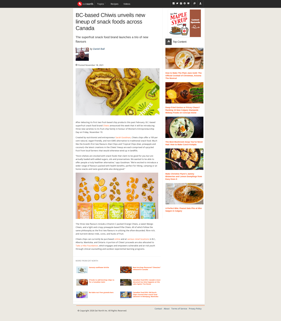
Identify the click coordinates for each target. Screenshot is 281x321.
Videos (126, 3)
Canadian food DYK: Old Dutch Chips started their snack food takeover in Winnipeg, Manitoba (145, 294)
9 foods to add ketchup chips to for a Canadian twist (101, 281)
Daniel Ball (99, 49)
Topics (100, 3)
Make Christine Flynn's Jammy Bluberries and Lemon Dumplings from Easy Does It (183, 176)
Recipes (114, 3)
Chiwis (106, 125)
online (117, 239)
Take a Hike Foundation (87, 245)
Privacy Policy (195, 308)
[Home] (85, 3)
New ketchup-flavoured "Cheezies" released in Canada (147, 268)
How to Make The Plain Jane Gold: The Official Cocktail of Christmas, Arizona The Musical (183, 75)
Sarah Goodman (123, 137)
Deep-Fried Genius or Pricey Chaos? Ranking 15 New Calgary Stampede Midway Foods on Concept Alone (182, 110)
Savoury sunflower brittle (99, 267)
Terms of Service (179, 308)
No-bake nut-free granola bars (101, 292)
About (167, 308)
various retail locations (138, 239)
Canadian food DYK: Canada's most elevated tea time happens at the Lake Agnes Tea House (146, 282)
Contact (158, 308)
